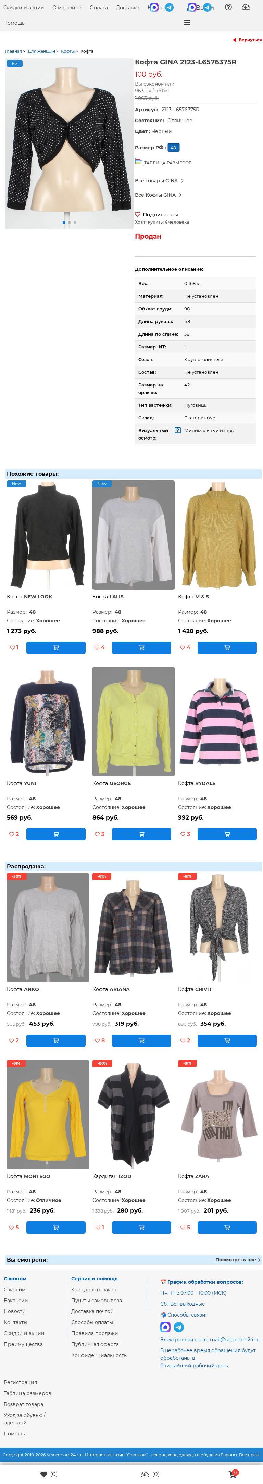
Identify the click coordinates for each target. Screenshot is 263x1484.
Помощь (14, 23)
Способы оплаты (92, 1322)
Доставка (127, 7)
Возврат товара (23, 1404)
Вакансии (16, 1300)
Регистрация (20, 1382)
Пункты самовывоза (96, 1300)
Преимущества (23, 1344)
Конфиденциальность (99, 1355)
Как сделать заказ (93, 1289)
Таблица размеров (27, 1393)
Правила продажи (94, 1333)
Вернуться (250, 39)
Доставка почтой (92, 1311)
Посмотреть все (236, 1260)
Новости (15, 1311)
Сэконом (15, 1289)
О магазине (67, 7)
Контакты (159, 7)
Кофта (14, 597)
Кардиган (104, 1176)
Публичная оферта (95, 1344)
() (53, 1474)
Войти (204, 7)
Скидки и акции (23, 7)
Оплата (99, 7)
